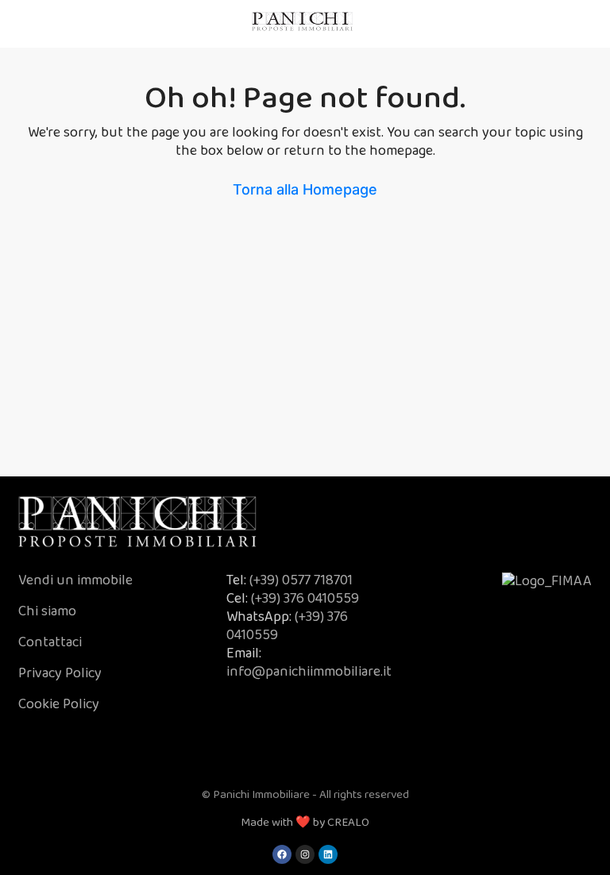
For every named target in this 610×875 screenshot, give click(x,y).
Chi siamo (48, 611)
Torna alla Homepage (305, 189)
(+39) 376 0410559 (305, 599)
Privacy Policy (60, 673)
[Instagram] (305, 854)
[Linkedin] (328, 854)
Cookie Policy (58, 704)
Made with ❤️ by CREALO (305, 822)
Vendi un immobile (75, 580)
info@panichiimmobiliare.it (309, 672)
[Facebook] (281, 854)
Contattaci (50, 642)
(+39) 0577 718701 (301, 580)
